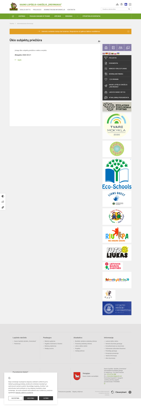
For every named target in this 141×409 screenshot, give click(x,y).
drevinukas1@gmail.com (114, 376)
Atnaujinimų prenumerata (119, 97)
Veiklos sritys (25, 10)
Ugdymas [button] (21, 16)
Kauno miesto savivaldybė (90, 376)
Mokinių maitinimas (116, 74)
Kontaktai (71, 10)
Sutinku (46, 398)
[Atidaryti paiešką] (129, 9)
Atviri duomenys (110, 358)
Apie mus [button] (57, 16)
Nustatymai (15, 398)
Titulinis (12, 23)
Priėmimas (17, 343)
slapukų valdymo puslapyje (24, 392)
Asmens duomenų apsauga (114, 343)
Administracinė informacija (54, 10)
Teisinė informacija (111, 355)
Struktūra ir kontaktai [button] (91, 16)
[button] (117, 4)
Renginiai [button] (68, 16)
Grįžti (19, 60)
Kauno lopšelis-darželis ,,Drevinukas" (118, 86)
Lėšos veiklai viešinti (81, 346)
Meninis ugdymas (50, 341)
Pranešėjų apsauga (111, 351)
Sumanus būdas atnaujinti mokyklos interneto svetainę (102, 393)
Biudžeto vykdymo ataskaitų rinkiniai (86, 341)
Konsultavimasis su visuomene (115, 346)
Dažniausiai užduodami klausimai (115, 348)
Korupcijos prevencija (112, 353)
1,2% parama (113, 79)
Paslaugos (37, 10)
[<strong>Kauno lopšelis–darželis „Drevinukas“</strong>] (15, 6)
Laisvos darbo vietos (117, 92)
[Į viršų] (130, 392)
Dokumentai (113, 63)
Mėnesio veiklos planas (118, 68)
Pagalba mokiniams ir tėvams (53, 343)
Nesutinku (30, 398)
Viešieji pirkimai (79, 351)
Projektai (113, 58)
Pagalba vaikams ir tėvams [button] (40, 16)
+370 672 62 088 (111, 374)
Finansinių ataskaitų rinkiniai (83, 343)
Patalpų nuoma (49, 348)
